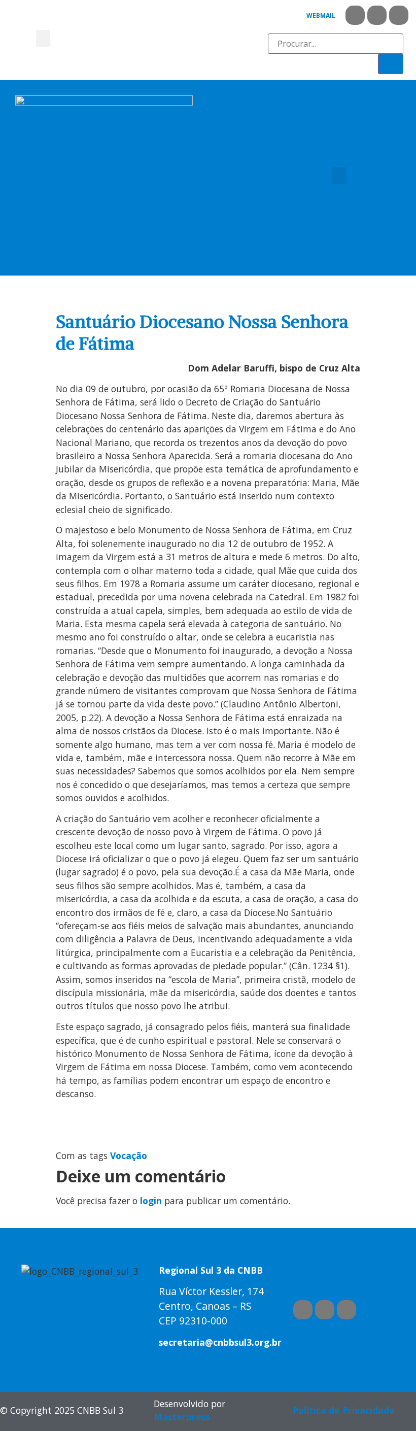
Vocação (128, 1155)
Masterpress (182, 1417)
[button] (43, 38)
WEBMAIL (320, 15)
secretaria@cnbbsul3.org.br (220, 1342)
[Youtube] (377, 15)
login (151, 1201)
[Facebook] (355, 15)
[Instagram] (398, 15)
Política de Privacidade (344, 1410)
